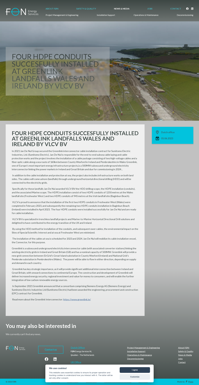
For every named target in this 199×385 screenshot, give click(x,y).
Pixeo (190, 382)
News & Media (121, 8)
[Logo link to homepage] (22, 10)
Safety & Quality (86, 8)
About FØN (52, 8)
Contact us (51, 349)
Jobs (149, 8)
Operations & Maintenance (146, 15)
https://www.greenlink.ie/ (77, 299)
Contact (175, 8)
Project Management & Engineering (62, 15)
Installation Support (106, 15)
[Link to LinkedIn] (192, 8)
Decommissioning (185, 15)
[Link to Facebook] (187, 8)
